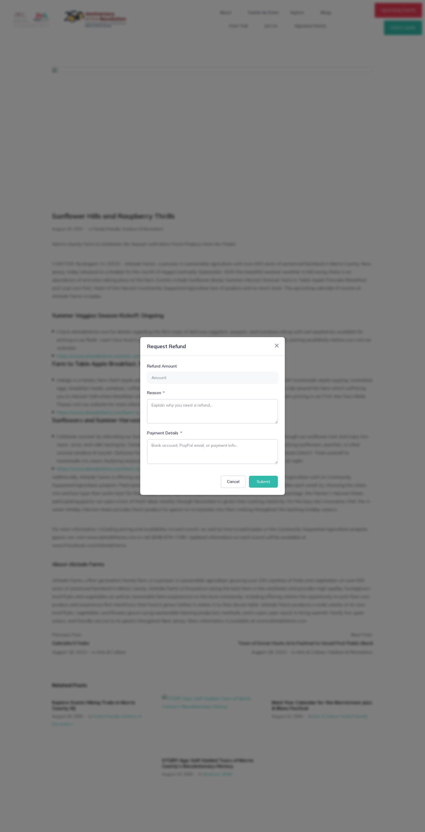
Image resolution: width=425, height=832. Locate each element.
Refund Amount (162, 366)
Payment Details (164, 433)
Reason (156, 392)
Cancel (233, 481)
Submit (263, 481)
